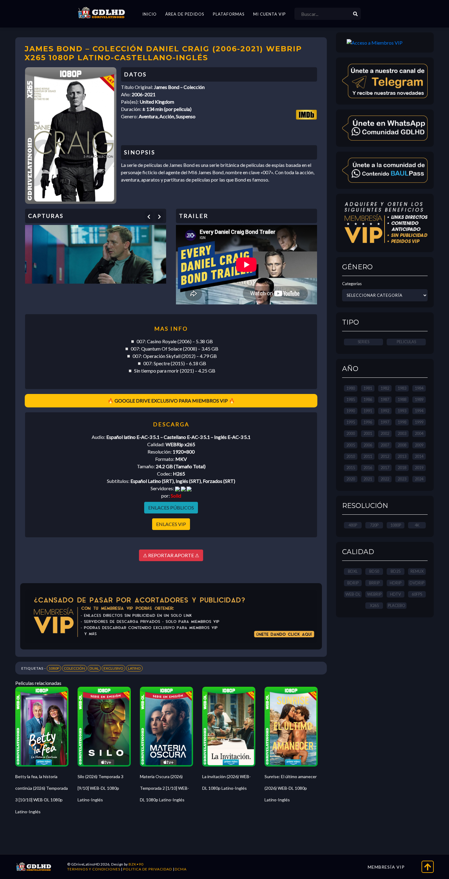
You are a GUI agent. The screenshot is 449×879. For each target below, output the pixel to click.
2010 (350, 456)
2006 (367, 445)
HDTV (395, 594)
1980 (350, 388)
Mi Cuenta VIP (269, 14)
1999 (419, 422)
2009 (419, 445)
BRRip (374, 582)
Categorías (352, 283)
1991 (367, 410)
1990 (350, 410)
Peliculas (406, 341)
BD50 (374, 571)
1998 (402, 422)
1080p (395, 525)
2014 (419, 456)
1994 (419, 410)
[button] (149, 216)
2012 (385, 456)
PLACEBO (396, 605)
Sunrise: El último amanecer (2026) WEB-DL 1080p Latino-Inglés (291, 788)
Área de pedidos (184, 14)
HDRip (395, 582)
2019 (419, 467)
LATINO (134, 668)
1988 (402, 399)
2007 (385, 445)
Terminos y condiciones (93, 869)
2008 (402, 445)
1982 (385, 388)
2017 (385, 467)
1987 (385, 399)
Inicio (149, 14)
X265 (374, 605)
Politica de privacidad (147, 869)
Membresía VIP (386, 867)
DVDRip (417, 582)
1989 (419, 399)
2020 (350, 478)
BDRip (353, 582)
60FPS (417, 594)
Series (363, 341)
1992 (385, 410)
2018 (402, 467)
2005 (350, 445)
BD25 (395, 571)
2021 (367, 478)
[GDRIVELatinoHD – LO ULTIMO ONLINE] (101, 13)
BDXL (353, 571)
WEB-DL (352, 594)
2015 (350, 467)
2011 (367, 456)
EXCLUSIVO (113, 668)
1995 (350, 422)
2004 (419, 433)
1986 (367, 399)
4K (417, 525)
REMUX (417, 571)
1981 (367, 388)
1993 (402, 410)
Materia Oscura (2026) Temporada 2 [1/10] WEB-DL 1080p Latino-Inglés (164, 788)
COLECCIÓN (74, 668)
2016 (367, 467)
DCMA (181, 869)
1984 (419, 388)
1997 (385, 422)
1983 (402, 388)
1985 (350, 399)
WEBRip (374, 594)
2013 (402, 456)
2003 (402, 433)
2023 (402, 478)
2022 (385, 478)
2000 (350, 433)
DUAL (94, 668)
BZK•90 (136, 864)
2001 (367, 433)
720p (374, 525)
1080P (54, 668)
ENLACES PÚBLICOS (171, 507)
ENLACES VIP (171, 524)
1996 (367, 422)
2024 (419, 478)
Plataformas (229, 14)
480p (353, 525)
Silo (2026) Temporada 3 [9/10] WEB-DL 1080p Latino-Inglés (100, 788)
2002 (385, 433)
